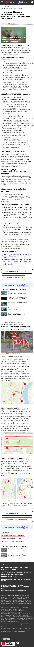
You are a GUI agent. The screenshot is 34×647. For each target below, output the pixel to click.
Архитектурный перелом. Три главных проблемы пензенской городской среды (16, 260)
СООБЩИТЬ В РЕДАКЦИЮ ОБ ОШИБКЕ (13, 590)
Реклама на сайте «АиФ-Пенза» (12, 574)
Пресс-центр (23, 567)
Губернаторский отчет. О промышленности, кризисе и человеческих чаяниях (19, 298)
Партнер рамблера (15, 638)
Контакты (18, 583)
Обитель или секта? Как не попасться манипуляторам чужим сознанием (17, 292)
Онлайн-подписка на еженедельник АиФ (16, 572)
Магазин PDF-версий (8, 570)
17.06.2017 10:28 (5, 7)
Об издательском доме (9, 567)
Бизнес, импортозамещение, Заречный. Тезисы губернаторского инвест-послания (17, 256)
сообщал (16, 503)
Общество (11, 23)
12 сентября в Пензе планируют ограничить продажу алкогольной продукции (19, 554)
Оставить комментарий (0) (13, 277)
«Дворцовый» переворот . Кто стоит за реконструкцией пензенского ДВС (18, 313)
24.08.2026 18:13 (5, 323)
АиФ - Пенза (16, 353)
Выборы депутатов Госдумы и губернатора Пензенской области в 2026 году (15, 587)
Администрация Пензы (10, 405)
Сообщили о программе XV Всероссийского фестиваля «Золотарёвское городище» (19, 549)
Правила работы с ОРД (9, 577)
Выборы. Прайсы (7, 583)
